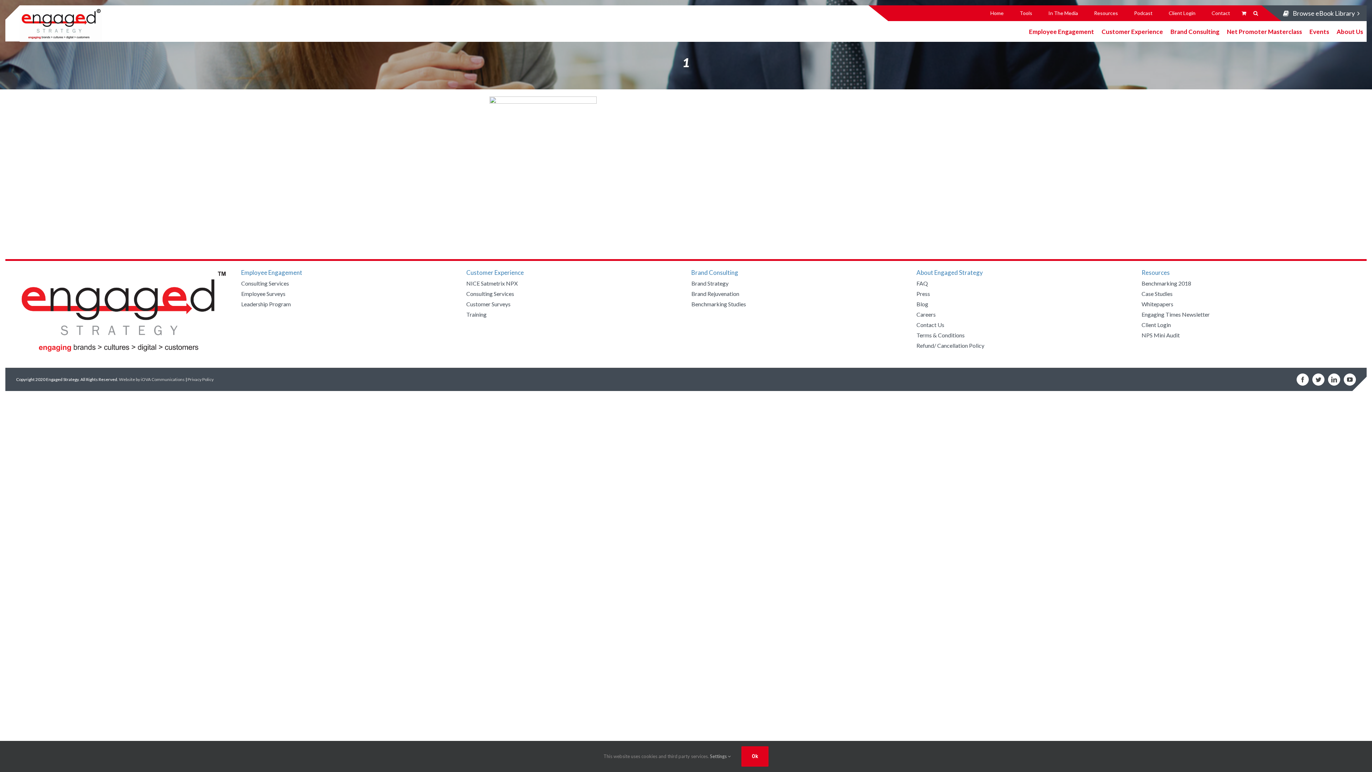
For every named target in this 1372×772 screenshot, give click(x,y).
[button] (1256, 13)
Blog (922, 304)
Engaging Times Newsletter (1176, 314)
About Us (1350, 31)
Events (1319, 31)
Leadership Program (266, 304)
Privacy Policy (201, 379)
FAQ (922, 283)
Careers (926, 314)
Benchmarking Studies (718, 304)
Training (476, 314)
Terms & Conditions (940, 335)
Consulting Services (265, 283)
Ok (755, 756)
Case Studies (1157, 293)
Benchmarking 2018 (1166, 283)
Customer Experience (1132, 31)
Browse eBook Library (1324, 13)
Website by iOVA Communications (152, 379)
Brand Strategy (710, 283)
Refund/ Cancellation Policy (950, 345)
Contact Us (930, 324)
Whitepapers (1157, 304)
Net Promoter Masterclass (1264, 31)
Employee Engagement (1061, 31)
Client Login (1156, 324)
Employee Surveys (263, 293)
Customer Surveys (488, 304)
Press (923, 293)
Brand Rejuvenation (715, 293)
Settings (719, 756)
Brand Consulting (1194, 31)
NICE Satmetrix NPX (492, 283)
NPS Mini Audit (1161, 335)
